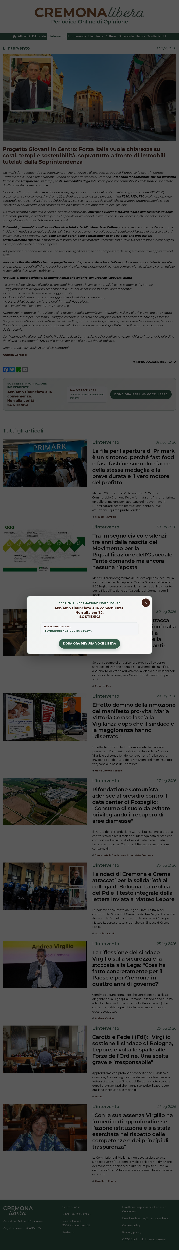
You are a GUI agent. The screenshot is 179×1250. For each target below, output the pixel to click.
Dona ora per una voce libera (89, 643)
